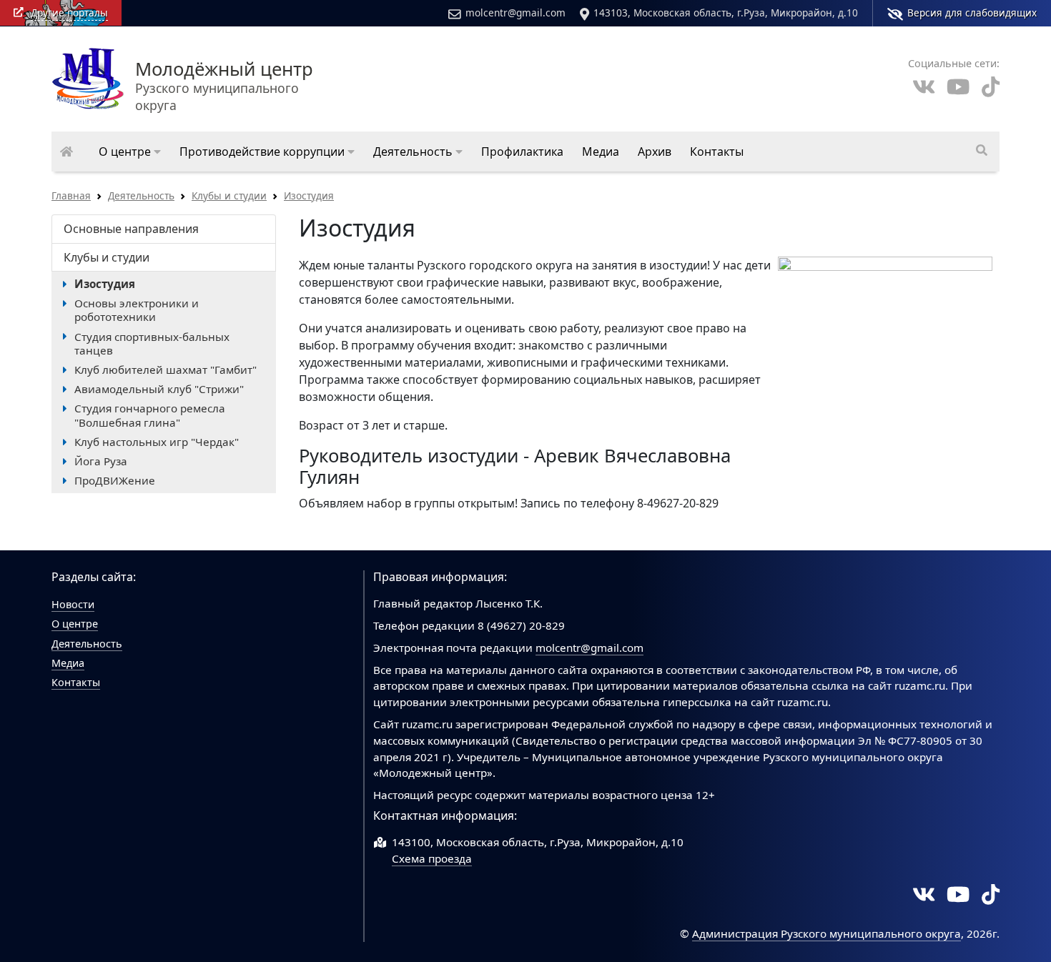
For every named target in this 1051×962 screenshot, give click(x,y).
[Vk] (923, 86)
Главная (71, 195)
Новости (72, 604)
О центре (74, 623)
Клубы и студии (229, 195)
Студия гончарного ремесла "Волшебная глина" (149, 415)
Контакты (75, 682)
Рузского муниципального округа (224, 87)
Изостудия (309, 195)
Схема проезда (432, 858)
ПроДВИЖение (114, 480)
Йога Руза (100, 461)
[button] (130, 151)
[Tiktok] (991, 86)
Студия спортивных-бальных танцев (152, 343)
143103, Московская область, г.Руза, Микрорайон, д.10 (725, 12)
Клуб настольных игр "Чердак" (156, 442)
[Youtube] (958, 86)
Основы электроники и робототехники (136, 310)
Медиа (67, 663)
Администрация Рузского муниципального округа (826, 933)
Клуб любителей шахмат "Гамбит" (165, 369)
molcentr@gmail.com (515, 12)
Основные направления (131, 229)
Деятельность (141, 195)
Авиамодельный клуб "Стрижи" (159, 389)
